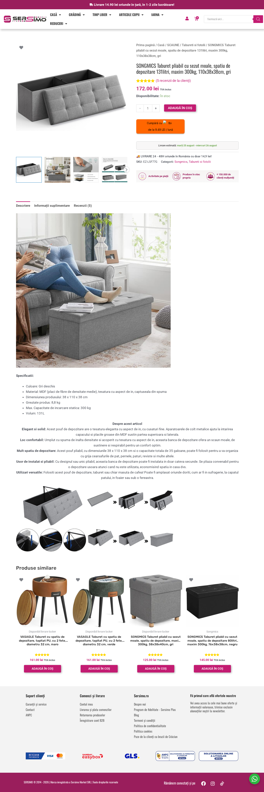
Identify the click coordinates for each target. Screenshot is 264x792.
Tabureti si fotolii (193, 45)
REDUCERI (56, 23)
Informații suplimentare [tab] (52, 206)
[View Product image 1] (29, 170)
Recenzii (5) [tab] (83, 206)
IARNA (155, 14)
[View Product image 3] (86, 170)
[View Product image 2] (57, 170)
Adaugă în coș (180, 108)
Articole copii (129, 14)
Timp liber (100, 14)
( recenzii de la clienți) (173, 81)
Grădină (75, 14)
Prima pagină (145, 45)
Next (126, 170)
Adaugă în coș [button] (42, 668)
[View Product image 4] (114, 170)
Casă (53, 14)
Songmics (181, 161)
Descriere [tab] (23, 206)
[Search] (258, 19)
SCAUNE (173, 45)
